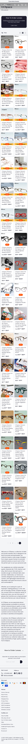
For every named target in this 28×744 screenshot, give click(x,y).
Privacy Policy (4, 701)
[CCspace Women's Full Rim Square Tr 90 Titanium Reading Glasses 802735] (7, 95)
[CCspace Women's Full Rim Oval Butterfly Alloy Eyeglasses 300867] (7, 294)
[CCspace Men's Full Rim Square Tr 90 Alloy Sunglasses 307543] (20, 244)
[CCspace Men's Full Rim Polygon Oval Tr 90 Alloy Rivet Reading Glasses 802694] (20, 195)
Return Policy (4, 694)
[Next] (20, 543)
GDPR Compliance (5, 705)
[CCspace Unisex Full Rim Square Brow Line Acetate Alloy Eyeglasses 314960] (20, 47)
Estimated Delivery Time (7, 724)
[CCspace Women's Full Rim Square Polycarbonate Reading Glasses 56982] (20, 499)
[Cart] (22, 5)
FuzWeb (4, 5)
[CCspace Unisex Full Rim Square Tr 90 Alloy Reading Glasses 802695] (7, 194)
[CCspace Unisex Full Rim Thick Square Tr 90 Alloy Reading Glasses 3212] (20, 220)
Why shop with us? (5, 718)
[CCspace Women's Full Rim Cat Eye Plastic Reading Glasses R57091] (7, 448)
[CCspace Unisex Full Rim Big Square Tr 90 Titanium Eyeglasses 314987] (7, 71)
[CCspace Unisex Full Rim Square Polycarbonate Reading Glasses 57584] (7, 319)
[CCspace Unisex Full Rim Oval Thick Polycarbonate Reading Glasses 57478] (7, 371)
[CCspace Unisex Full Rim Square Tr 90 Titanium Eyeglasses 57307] (20, 370)
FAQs (2, 722)
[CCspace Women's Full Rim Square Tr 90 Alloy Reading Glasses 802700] (7, 220)
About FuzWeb (4, 715)
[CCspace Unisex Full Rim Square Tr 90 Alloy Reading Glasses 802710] (20, 144)
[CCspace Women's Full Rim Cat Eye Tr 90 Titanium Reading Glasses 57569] (20, 319)
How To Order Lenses (6, 720)
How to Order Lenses (14, 650)
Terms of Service (5, 692)
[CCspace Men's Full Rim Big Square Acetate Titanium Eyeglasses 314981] (7, 47)
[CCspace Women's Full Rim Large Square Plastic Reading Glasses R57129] (20, 423)
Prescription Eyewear (14, 1)
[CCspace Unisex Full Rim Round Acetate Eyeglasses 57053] (20, 524)
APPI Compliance (5, 703)
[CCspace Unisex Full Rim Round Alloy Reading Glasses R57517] (20, 345)
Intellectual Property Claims (8, 726)
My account (4, 731)
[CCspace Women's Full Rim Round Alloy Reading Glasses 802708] (7, 168)
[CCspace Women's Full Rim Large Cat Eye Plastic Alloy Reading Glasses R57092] (7, 473)
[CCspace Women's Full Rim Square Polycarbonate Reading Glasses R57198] (7, 397)
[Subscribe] (21, 661)
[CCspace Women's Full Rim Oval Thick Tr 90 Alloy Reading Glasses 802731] (7, 119)
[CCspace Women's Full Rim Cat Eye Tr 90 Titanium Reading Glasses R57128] (7, 422)
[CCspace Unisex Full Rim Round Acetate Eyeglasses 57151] (20, 471)
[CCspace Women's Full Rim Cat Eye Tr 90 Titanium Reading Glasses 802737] (20, 71)
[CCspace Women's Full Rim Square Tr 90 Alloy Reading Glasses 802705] (7, 144)
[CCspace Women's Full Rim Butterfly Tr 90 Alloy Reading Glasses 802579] (7, 244)
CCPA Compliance (5, 707)
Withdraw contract (5, 709)
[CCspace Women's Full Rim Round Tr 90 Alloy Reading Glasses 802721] (20, 120)
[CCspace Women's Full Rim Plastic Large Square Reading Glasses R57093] (7, 498)
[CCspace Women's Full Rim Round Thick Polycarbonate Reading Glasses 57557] (7, 345)
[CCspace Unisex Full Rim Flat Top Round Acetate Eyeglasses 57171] (20, 396)
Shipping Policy (5, 699)
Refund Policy (4, 696)
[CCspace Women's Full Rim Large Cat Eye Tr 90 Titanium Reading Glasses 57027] (7, 525)
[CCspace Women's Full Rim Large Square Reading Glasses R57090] (20, 448)
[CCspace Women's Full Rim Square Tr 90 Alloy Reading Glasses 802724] (20, 95)
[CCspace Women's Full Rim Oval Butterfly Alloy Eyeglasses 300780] (20, 294)
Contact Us (4, 728)
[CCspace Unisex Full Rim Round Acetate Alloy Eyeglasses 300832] (20, 269)
